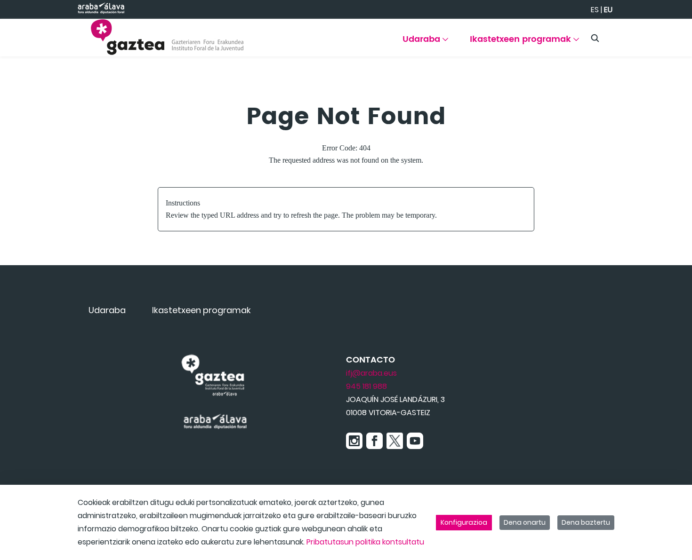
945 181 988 (366, 386)
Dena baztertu (586, 522)
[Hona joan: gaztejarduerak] (167, 37)
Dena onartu (525, 522)
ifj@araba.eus (371, 373)
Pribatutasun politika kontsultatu (365, 541)
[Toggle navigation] (668, 35)
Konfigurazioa (464, 522)
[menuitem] (425, 42)
